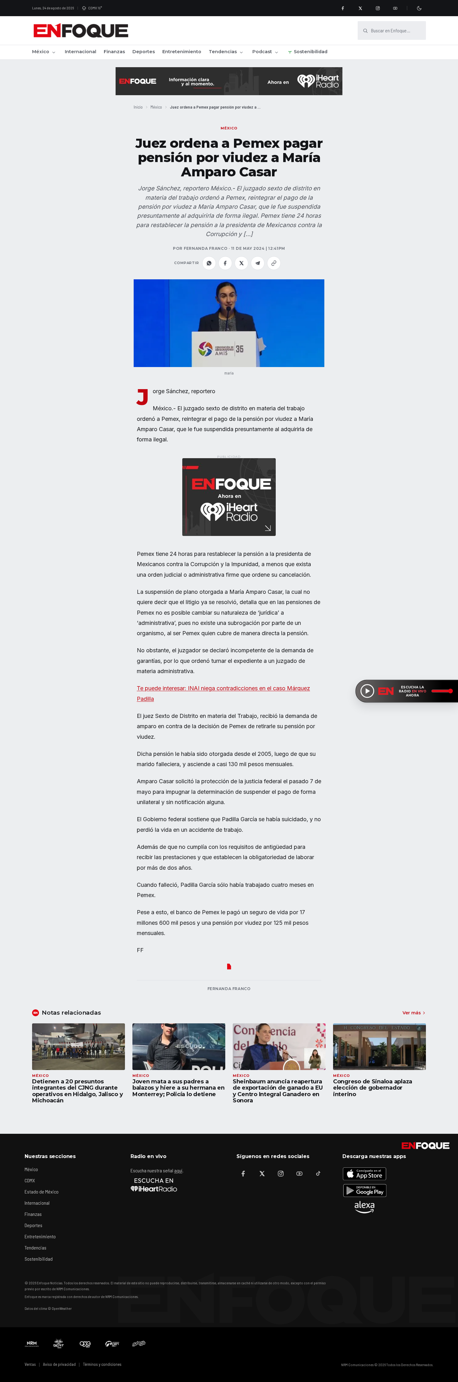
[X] (360, 8)
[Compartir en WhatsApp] (209, 263)
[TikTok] (318, 1173)
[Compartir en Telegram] (258, 263)
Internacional (80, 51)
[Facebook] (343, 8)
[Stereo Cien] (112, 1344)
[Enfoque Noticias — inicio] (80, 30)
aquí (178, 1170)
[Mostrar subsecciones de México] (53, 52)
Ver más (412, 1013)
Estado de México (42, 1191)
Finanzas (114, 51)
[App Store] (364, 1173)
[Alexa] (364, 1207)
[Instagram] (377, 8)
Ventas (30, 1364)
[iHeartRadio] (154, 1185)
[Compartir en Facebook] (225, 263)
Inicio (138, 106)
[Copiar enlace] (274, 263)
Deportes (143, 51)
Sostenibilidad (310, 51)
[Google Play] (364, 1190)
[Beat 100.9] (58, 1344)
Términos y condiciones (102, 1364)
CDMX (30, 1180)
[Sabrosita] (139, 1344)
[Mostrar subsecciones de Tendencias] (241, 52)
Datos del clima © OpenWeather (48, 1308)
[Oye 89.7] (85, 1344)
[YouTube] (395, 8)
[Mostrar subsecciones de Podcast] (276, 52)
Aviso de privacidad (59, 1364)
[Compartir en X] (241, 263)
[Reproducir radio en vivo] (367, 691)
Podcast (262, 51)
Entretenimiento (181, 51)
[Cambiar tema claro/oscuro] (419, 8)
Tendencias (223, 51)
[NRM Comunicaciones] (32, 1344)
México (40, 51)
